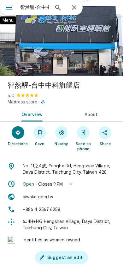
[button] (61, 184)
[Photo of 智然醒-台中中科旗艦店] (61, 38)
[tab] (30, 113)
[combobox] (34, 7)
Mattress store (22, 102)
